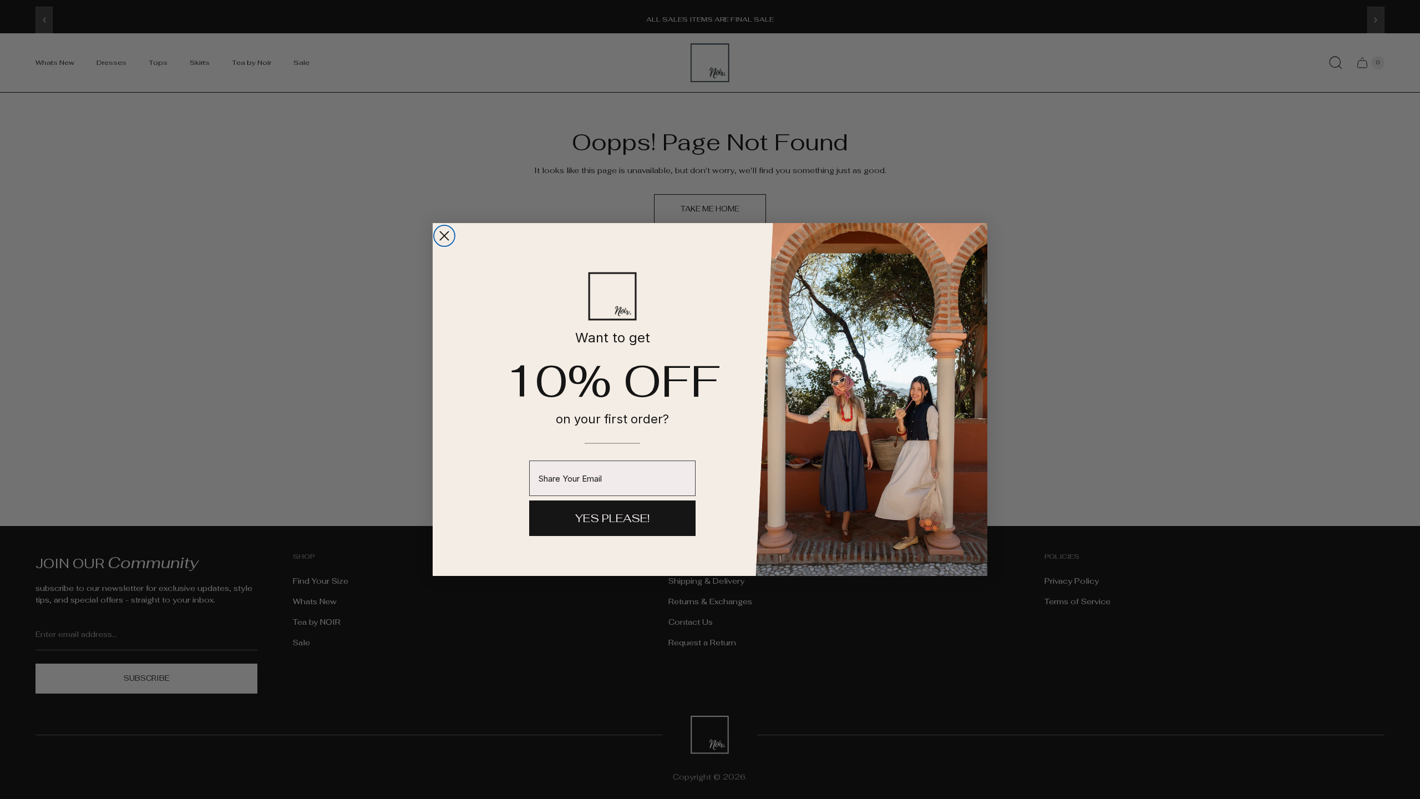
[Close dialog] (444, 235)
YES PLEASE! (612, 518)
